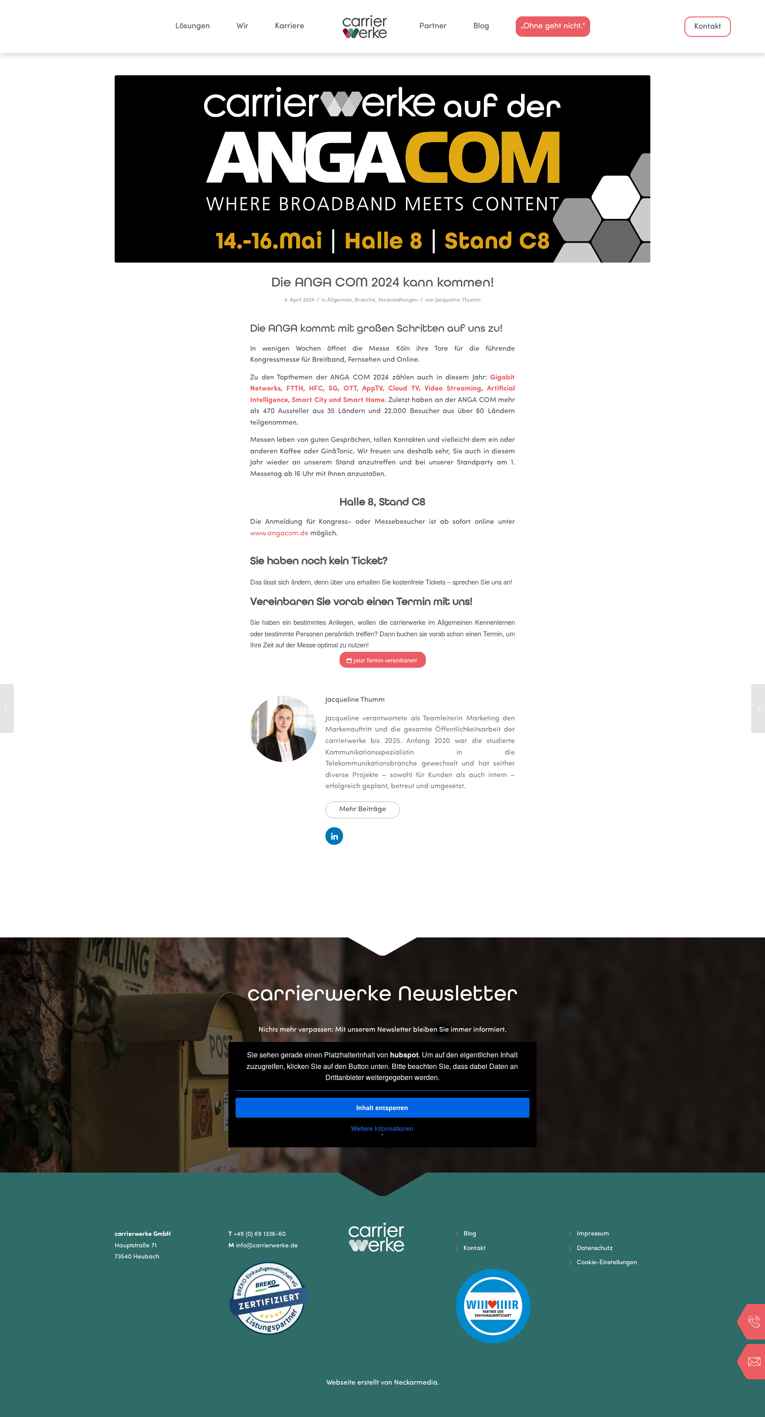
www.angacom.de (279, 533)
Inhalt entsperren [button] (382, 1107)
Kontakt (707, 27)
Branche (365, 300)
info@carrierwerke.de (267, 1246)
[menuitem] (192, 26)
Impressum (593, 1234)
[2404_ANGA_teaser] (382, 169)
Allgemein (339, 300)
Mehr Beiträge (362, 809)
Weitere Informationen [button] (382, 1129)
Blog (470, 1234)
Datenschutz (595, 1248)
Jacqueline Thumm (458, 300)
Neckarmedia (415, 1382)
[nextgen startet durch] (7, 708)
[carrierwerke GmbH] (382, 26)
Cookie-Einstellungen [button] (607, 1262)
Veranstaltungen (398, 300)
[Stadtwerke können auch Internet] (758, 708)
